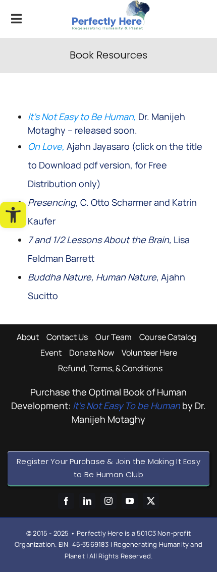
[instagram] (108, 501)
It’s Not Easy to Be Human (81, 116)
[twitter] (151, 501)
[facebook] (66, 501)
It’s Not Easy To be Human (126, 405)
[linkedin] (87, 501)
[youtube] (130, 501)
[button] (13, 215)
